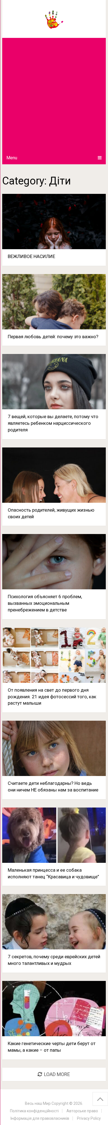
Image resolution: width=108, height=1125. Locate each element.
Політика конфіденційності (34, 1111)
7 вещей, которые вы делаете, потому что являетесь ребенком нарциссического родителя (53, 423)
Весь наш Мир (38, 1103)
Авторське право (82, 1111)
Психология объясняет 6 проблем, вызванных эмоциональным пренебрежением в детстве (45, 603)
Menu (11, 157)
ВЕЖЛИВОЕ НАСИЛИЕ (31, 256)
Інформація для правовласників (40, 1118)
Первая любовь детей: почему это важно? (53, 336)
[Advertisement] (54, 95)
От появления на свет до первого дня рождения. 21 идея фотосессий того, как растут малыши (52, 696)
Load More (57, 1074)
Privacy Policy (89, 1118)
